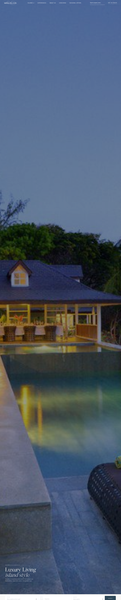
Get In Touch (112, 2)
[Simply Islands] (10, 3)
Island (8, 597)
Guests (75, 597)
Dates (41, 597)
